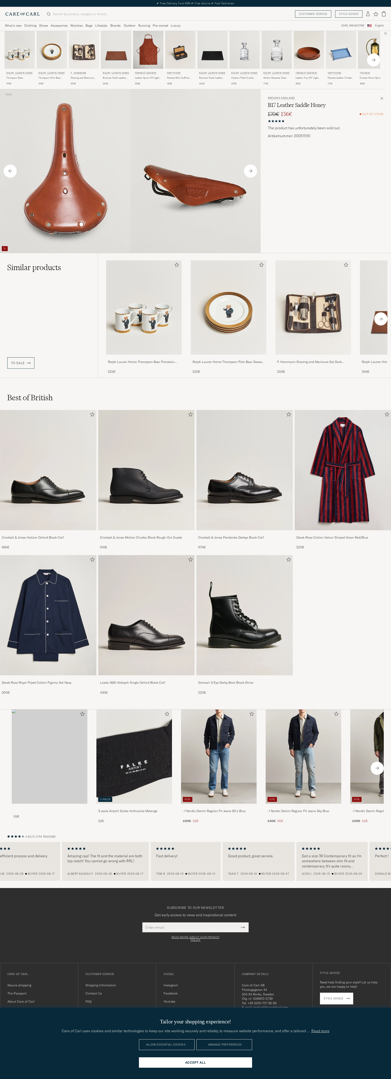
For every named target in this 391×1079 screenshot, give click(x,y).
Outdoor (130, 26)
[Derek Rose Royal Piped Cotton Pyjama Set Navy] (48, 678)
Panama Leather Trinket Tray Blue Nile (339, 78)
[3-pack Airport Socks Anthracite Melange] (134, 806)
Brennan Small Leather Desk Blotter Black (210, 78)
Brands (115, 26)
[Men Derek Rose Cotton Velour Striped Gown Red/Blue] (343, 470)
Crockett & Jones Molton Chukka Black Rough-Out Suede (141, 537)
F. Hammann (78, 73)
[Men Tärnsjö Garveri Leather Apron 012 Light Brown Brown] (148, 50)
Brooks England (281, 98)
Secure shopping (19, 985)
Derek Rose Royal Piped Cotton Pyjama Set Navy (36, 683)
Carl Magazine (353, 25)
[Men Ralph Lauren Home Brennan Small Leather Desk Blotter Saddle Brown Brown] (116, 50)
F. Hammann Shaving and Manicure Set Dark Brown (309, 362)
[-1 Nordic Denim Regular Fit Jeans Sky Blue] (303, 806)
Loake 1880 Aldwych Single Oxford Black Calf (132, 683)
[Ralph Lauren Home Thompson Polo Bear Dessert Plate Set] (228, 357)
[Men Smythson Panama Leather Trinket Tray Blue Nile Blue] (341, 50)
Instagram (171, 985)
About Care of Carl (21, 1001)
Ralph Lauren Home (19, 73)
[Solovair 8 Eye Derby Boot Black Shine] (244, 678)
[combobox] (379, 26)
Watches (76, 26)
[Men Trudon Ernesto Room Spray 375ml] (373, 50)
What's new (13, 26)
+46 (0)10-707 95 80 (262, 1003)
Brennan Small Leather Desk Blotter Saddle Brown (114, 78)
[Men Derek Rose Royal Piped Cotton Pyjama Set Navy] (48, 615)
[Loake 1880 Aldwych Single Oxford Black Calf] (146, 678)
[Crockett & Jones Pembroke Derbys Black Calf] (244, 533)
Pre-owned (160, 26)
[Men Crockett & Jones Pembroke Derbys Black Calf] (244, 470)
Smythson (174, 73)
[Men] (49, 756)
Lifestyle (101, 26)
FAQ (88, 1001)
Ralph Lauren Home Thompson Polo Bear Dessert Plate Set (228, 362)
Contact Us (94, 993)
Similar (34, 267)
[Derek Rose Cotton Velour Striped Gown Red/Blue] (343, 533)
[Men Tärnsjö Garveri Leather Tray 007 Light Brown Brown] (309, 50)
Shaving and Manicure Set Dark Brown (82, 78)
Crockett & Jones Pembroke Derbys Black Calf (231, 537)
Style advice (349, 14)
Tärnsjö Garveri (146, 73)
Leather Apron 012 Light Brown (147, 78)
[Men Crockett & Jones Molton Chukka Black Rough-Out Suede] (146, 470)
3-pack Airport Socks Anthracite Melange (127, 811)
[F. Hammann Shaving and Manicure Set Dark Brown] (313, 357)
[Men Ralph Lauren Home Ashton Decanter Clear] (277, 50)
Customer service (313, 14)
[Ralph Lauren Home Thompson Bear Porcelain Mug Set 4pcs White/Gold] (144, 357)
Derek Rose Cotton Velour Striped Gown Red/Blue (332, 537)
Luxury (175, 26)
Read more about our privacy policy (195, 938)
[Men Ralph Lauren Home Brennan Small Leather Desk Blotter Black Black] (212, 50)
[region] (195, 861)
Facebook (170, 993)
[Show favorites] (375, 14)
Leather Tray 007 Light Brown (307, 78)
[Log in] (368, 14)
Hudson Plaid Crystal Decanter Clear (242, 78)
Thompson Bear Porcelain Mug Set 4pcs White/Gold (18, 78)
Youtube (169, 1001)
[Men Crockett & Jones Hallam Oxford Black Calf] (48, 470)
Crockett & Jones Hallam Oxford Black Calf (33, 537)
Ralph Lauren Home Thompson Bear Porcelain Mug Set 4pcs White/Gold (141, 362)
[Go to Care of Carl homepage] (22, 14)
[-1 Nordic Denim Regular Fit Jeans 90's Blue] (219, 806)
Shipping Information (101, 985)
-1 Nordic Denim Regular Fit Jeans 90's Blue (214, 811)
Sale (8, 94)
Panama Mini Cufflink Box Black (178, 78)
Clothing (30, 26)
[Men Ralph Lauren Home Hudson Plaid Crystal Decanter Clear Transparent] (244, 50)
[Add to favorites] (176, 265)
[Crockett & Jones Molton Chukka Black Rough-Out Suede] (146, 533)
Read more (320, 1031)
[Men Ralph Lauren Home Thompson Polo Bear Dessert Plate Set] (52, 50)
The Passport (16, 993)
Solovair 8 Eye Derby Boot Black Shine (225, 683)
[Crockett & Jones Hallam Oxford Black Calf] (48, 533)
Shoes (43, 26)
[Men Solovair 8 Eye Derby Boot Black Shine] (244, 615)
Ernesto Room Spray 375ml (370, 78)
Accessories (59, 26)
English (379, 25)
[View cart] (383, 13)
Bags (89, 26)
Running (144, 26)
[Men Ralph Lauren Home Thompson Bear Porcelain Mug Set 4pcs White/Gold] (20, 50)
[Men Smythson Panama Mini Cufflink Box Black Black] (180, 50)
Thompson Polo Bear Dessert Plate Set (49, 78)
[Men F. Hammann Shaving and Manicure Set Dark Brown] (84, 50)
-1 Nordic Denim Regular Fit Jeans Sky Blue (298, 811)
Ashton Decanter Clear (274, 77)
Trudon (365, 73)
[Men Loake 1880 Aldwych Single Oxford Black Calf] (146, 615)
